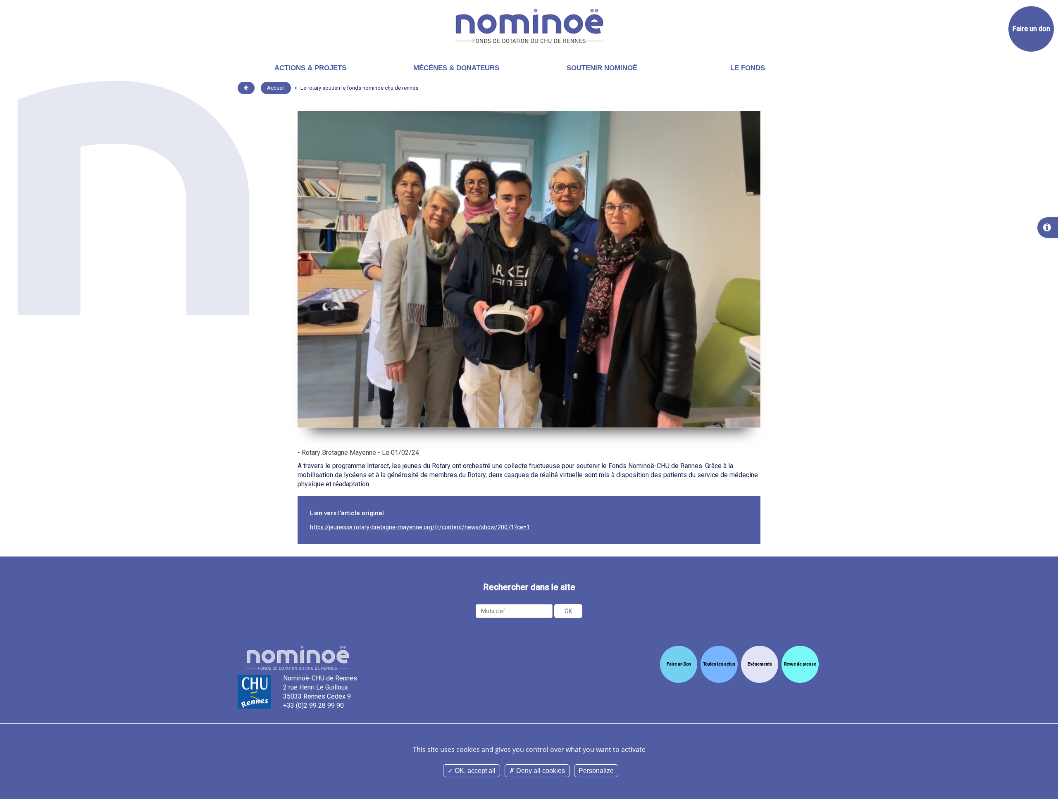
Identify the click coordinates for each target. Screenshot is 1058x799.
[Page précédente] (246, 88)
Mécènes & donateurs (456, 68)
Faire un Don (679, 664)
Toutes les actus (719, 664)
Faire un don (1031, 29)
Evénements (760, 664)
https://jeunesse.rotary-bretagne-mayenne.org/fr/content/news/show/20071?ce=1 (420, 527)
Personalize (596, 770)
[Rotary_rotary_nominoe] (529, 269)
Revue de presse (800, 664)
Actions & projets (310, 68)
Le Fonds (747, 68)
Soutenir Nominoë (602, 68)
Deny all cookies (540, 770)
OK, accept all (474, 770)
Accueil (276, 88)
